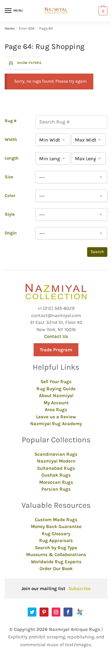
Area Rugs (56, 409)
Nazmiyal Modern (56, 461)
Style (10, 214)
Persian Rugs (56, 489)
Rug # (10, 120)
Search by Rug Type (56, 547)
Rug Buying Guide (56, 389)
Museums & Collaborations (56, 554)
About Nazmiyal (56, 395)
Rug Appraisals (56, 540)
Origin (11, 233)
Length (12, 158)
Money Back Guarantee (56, 526)
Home (10, 28)
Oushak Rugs (56, 475)
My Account (56, 403)
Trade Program (56, 350)
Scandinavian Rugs (56, 454)
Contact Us (56, 336)
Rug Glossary (56, 533)
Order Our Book (56, 568)
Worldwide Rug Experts (56, 562)
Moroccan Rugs (56, 482)
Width (11, 139)
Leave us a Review (56, 417)
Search (97, 251)
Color (10, 195)
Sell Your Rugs (56, 381)
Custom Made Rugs (56, 519)
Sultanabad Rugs (56, 468)
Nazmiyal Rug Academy (56, 423)
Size (9, 177)
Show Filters (29, 63)
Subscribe (79, 588)
